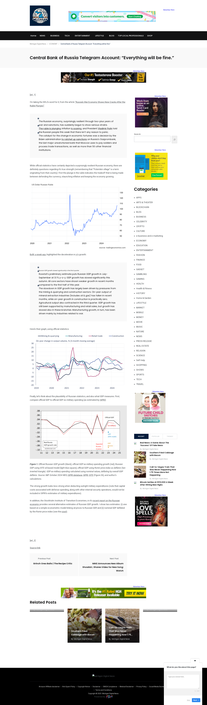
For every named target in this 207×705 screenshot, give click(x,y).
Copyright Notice (84, 687)
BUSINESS (54, 35)
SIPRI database (75, 475)
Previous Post (44, 558)
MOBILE (140, 312)
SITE (91, 475)
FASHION (140, 255)
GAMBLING (141, 274)
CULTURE (140, 231)
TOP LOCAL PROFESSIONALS (131, 35)
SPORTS (140, 374)
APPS (138, 197)
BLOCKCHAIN (142, 207)
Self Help (140, 360)
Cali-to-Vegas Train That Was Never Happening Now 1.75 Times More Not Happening (163, 471)
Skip (188, 700)
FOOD (138, 264)
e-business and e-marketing (149, 236)
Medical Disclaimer (127, 687)
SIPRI (102, 400)
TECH (67, 35)
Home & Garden (143, 298)
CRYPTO (140, 226)
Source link (35, 548)
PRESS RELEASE (144, 341)
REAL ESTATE (142, 346)
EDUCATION (142, 245)
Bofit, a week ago (38, 254)
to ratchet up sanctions (74, 139)
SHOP (149, 35)
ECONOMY (141, 240)
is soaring (76, 128)
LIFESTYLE (99, 35)
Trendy (170, 436)
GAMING (140, 279)
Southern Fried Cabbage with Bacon (162, 454)
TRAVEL (140, 384)
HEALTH (140, 283)
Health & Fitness (144, 288)
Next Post (114, 558)
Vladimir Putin (105, 128)
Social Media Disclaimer (158, 687)
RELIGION (140, 350)
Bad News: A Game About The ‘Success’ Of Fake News (154, 444)
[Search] (174, 139)
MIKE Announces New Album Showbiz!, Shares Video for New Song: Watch (103, 567)
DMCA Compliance (110, 687)
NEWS (42, 35)
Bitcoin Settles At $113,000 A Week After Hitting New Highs (156, 483)
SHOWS (140, 370)
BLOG (111, 35)
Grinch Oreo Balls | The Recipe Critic (52, 563)
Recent (141, 436)
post (64, 511)
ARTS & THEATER (144, 202)
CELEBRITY (141, 221)
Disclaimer (97, 687)
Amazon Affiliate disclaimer (49, 687)
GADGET (140, 269)
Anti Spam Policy (68, 687)
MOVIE (139, 322)
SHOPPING (141, 365)
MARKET (140, 307)
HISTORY (140, 293)
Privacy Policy (141, 687)
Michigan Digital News (150, 449)
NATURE (140, 331)
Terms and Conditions (103, 690)
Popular (155, 436)
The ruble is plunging (50, 128)
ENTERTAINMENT (82, 35)
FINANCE (140, 260)
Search (137, 134)
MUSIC (139, 326)
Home (33, 35)
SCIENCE (140, 355)
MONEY (140, 317)
